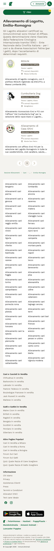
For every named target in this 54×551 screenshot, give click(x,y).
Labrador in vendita (12, 385)
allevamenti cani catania (13, 214)
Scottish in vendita (12, 425)
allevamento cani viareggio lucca (36, 214)
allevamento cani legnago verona (36, 303)
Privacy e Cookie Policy (13, 541)
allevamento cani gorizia (13, 266)
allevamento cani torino (13, 280)
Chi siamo (7, 475)
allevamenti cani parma (13, 192)
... (29, 173)
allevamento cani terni (36, 310)
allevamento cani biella (36, 351)
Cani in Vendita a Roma (14, 447)
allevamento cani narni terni (36, 229)
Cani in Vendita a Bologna (15, 450)
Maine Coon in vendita (13, 410)
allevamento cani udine (36, 288)
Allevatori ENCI (10, 494)
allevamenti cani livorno (13, 207)
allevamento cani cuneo (13, 317)
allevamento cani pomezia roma (13, 303)
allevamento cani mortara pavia (36, 244)
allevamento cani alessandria (36, 280)
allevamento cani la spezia (14, 332)
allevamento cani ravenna (36, 200)
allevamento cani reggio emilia (13, 222)
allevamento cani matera (36, 207)
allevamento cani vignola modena (36, 359)
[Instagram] (11, 502)
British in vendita (11, 414)
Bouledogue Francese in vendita (18, 392)
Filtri (38, 11)
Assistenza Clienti (11, 483)
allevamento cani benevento (36, 266)
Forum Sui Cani (10, 454)
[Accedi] (49, 3)
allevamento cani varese (13, 258)
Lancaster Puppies (12, 528)
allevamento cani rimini (13, 229)
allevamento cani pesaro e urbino (36, 337)
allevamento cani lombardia (36, 185)
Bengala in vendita (12, 421)
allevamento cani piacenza (13, 347)
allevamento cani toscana (13, 325)
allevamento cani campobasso (13, 288)
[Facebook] (5, 502)
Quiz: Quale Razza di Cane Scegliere (20, 461)
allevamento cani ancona (36, 192)
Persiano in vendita (12, 429)
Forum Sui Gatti (10, 458)
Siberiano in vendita (12, 432)
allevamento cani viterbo (13, 244)
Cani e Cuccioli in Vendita (15, 374)
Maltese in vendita (12, 400)
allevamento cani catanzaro (36, 295)
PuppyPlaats (39, 521)
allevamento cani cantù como (36, 344)
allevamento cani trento (13, 295)
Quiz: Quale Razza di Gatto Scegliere (20, 465)
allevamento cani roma (13, 354)
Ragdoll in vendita (11, 418)
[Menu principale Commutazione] (4, 3)
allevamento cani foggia (13, 273)
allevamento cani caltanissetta (13, 361)
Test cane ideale (11, 497)
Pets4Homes (14, 521)
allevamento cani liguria (13, 236)
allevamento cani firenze (36, 322)
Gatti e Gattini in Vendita (15, 407)
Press (5, 486)
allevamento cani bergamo (13, 185)
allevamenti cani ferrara (36, 222)
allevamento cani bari (38, 316)
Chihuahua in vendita (13, 378)
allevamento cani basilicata (13, 251)
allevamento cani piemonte (13, 339)
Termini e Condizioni (12, 490)
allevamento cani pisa (36, 273)
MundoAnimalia (10, 525)
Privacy (6, 479)
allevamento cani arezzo (36, 329)
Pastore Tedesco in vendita (16, 389)
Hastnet (26, 521)
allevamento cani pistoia (13, 310)
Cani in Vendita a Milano (14, 443)
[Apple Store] (34, 514)
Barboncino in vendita (13, 381)
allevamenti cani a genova (14, 200)
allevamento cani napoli (36, 251)
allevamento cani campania (36, 236)
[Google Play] (12, 514)
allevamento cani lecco (36, 258)
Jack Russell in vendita (14, 396)
